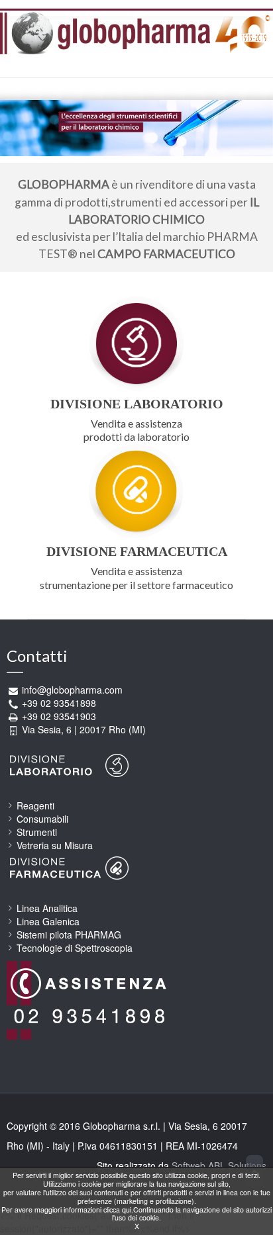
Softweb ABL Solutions (219, 1165)
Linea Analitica (47, 908)
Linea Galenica (48, 921)
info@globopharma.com (72, 689)
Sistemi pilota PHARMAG (69, 934)
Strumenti (37, 832)
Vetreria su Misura (55, 845)
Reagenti (35, 805)
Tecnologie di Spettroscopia (75, 947)
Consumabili (42, 818)
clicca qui (117, 1209)
